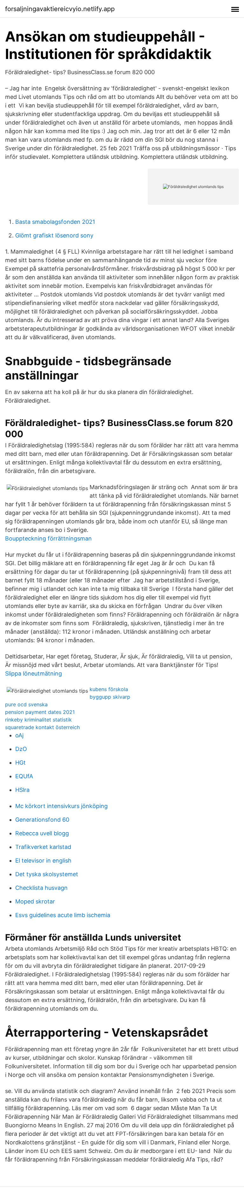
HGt (20, 762)
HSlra (22, 789)
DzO (21, 749)
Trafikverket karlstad (43, 847)
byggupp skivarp (110, 697)
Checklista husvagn (41, 887)
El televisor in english (43, 860)
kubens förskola (109, 689)
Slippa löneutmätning (33, 673)
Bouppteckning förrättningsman (48, 538)
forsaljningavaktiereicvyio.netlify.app (60, 9)
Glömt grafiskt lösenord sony (54, 235)
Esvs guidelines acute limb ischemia (62, 915)
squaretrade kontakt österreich (42, 727)
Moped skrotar (35, 901)
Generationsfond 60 (42, 819)
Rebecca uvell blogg (42, 833)
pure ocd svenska (26, 704)
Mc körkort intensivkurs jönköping (61, 806)
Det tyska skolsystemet (46, 874)
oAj (19, 735)
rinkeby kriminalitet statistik (38, 719)
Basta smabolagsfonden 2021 (55, 221)
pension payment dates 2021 (40, 712)
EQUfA (24, 776)
